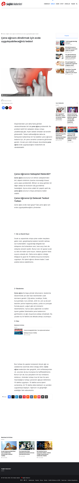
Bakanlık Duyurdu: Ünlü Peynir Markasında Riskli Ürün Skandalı (61, 136)
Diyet (62, 3)
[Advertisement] (39, 20)
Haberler (47, 3)
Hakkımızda (31, 480)
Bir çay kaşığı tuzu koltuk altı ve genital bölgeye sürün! (71, 63)
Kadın (57, 3)
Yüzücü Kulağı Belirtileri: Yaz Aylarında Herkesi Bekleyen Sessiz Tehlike (72, 137)
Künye (41, 480)
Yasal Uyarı (64, 480)
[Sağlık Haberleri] (12, 4)
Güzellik (67, 3)
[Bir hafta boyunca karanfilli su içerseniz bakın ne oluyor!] (60, 49)
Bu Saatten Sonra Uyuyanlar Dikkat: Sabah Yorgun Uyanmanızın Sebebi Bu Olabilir (44, 453)
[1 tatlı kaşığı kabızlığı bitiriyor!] (60, 43)
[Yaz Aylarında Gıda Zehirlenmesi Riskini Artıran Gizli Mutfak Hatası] (26, 445)
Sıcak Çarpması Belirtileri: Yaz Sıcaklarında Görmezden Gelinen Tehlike (8, 453)
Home (3, 33)
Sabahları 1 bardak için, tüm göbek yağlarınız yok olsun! (71, 71)
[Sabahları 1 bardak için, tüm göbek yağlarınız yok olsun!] (60, 71)
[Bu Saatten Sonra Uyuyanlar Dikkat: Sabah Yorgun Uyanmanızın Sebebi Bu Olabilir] (44, 445)
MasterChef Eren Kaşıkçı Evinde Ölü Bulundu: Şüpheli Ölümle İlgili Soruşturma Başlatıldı (72, 118)
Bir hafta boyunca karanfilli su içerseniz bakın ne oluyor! (71, 49)
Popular (67, 35)
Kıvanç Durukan (7, 100)
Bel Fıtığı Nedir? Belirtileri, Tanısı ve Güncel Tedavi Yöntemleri (60, 116)
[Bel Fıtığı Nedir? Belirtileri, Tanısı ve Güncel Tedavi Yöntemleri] (61, 110)
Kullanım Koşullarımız (72, 480)
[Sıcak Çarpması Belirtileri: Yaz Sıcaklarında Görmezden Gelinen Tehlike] (9, 445)
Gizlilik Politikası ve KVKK (54, 480)
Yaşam (73, 3)
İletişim (45, 480)
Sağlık (53, 3)
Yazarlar (37, 480)
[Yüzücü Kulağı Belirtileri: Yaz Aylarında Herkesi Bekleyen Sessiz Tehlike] (18, 332)
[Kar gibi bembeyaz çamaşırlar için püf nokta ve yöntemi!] (60, 56)
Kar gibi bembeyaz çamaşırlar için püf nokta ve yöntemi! (70, 56)
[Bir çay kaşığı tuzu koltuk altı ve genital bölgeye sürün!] (60, 63)
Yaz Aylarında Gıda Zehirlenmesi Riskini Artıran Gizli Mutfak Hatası (26, 453)
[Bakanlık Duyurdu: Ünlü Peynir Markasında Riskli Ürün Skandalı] (61, 129)
